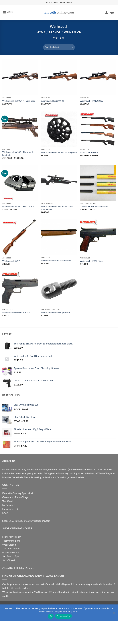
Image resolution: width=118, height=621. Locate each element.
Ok (50, 616)
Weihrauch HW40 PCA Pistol (16, 312)
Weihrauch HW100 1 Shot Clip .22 (18, 206)
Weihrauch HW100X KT (52, 100)
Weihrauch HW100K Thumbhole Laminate (18, 153)
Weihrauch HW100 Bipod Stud (56, 312)
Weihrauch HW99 (11, 261)
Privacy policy (63, 616)
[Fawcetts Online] (59, 12)
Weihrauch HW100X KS (91, 100)
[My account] (106, 12)
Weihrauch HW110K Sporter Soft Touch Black (57, 208)
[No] (114, 613)
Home (41, 32)
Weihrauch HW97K (89, 152)
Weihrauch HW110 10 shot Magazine (59, 152)
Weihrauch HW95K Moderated (56, 260)
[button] (7, 12)
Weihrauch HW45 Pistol (91, 261)
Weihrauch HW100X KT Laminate (18, 100)
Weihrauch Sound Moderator (94, 206)
